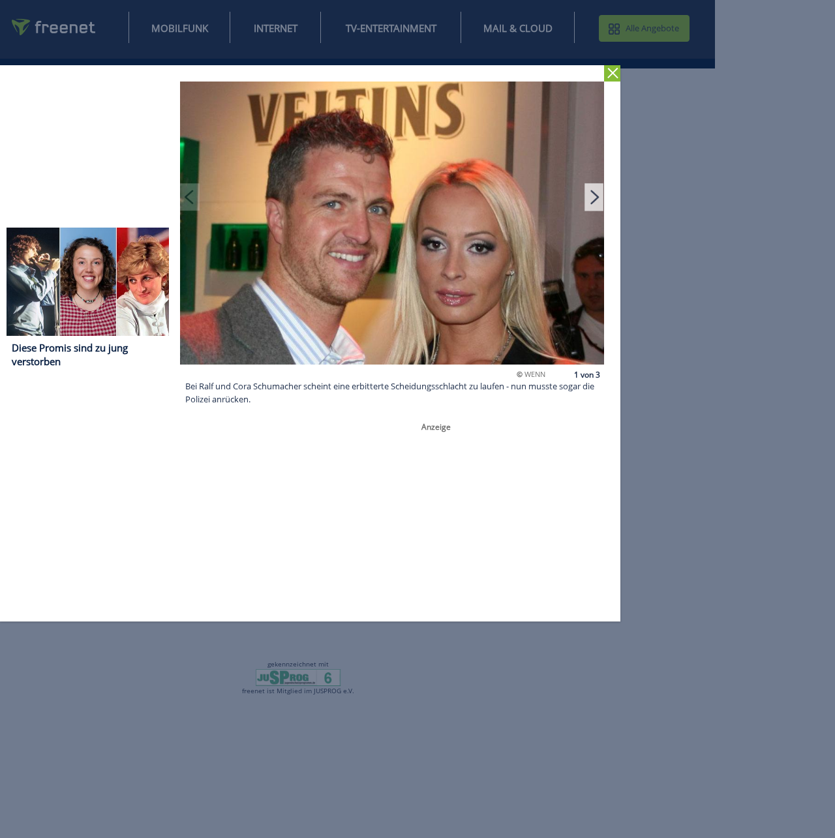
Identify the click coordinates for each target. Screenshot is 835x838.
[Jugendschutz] (298, 676)
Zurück (612, 73)
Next (594, 197)
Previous (190, 197)
